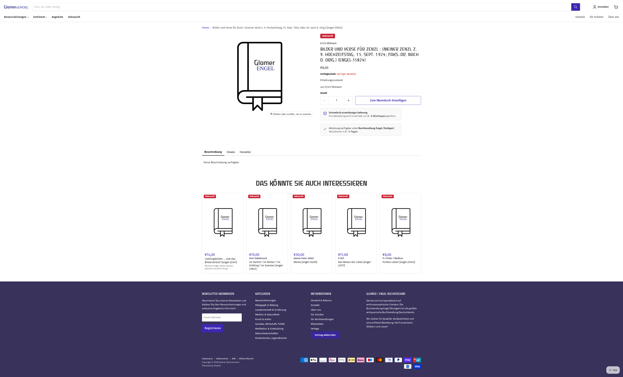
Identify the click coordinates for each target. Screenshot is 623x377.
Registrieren (213, 328)
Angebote (57, 16)
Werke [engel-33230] (305, 262)
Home (205, 27)
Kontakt (580, 16)
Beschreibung (213, 152)
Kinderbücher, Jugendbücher (271, 338)
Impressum (207, 358)
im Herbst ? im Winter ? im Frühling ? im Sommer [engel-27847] (266, 265)
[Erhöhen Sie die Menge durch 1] (348, 100)
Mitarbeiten (317, 323)
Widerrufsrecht (246, 358)
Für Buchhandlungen (322, 319)
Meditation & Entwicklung (269, 328)
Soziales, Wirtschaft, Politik (270, 323)
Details (231, 152)
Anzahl (323, 93)
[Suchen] (575, 7)
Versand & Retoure (321, 300)
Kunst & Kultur (263, 319)
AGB (234, 358)
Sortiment (39, 16)
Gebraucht (74, 16)
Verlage (315, 328)
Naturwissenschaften (266, 333)
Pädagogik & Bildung (266, 305)
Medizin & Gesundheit (267, 314)
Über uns (613, 16)
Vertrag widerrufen (325, 335)
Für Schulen (596, 16)
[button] (601, 7)
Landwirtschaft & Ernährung (270, 309)
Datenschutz (222, 358)
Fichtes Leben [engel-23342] (399, 262)
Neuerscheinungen (15, 16)
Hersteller (245, 152)
